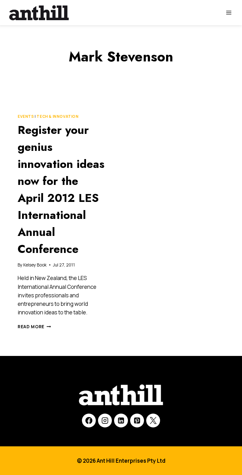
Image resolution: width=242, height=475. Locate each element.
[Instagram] (105, 420)
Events (26, 116)
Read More (34, 326)
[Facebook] (89, 420)
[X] (153, 420)
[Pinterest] (137, 420)
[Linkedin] (121, 420)
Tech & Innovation (57, 116)
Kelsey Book (35, 265)
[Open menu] (228, 12)
